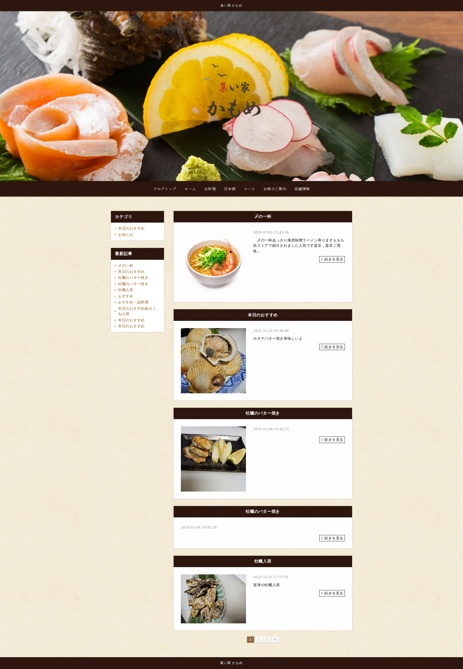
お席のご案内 (274, 188)
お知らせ (125, 235)
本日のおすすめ (131, 228)
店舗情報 (302, 188)
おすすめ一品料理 (133, 302)
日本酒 (229, 188)
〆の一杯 (125, 266)
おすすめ (125, 296)
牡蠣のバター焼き (133, 278)
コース (249, 188)
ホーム (190, 188)
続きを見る (333, 259)
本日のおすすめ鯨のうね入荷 (137, 311)
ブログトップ (164, 188)
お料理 (210, 188)
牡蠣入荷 (125, 290)
